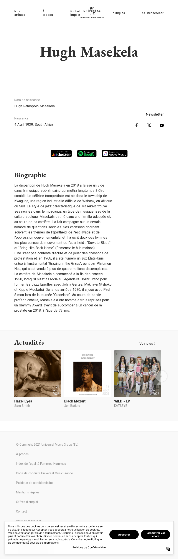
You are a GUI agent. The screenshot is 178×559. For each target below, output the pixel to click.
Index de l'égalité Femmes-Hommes (41, 463)
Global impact (75, 13)
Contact (21, 511)
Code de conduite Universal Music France (44, 473)
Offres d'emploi (27, 502)
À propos (48, 13)
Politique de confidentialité (34, 483)
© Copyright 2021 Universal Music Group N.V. (47, 444)
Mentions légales (28, 492)
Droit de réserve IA (29, 521)
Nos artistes (19, 13)
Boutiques (117, 13)
